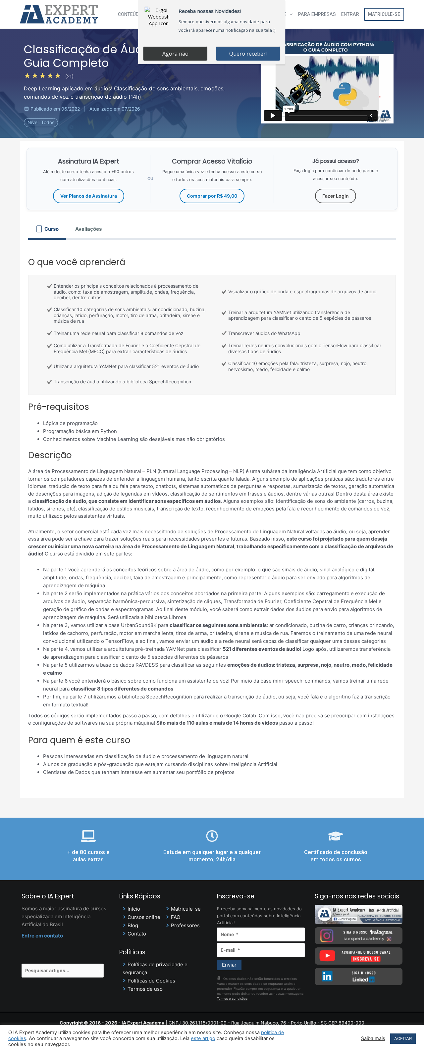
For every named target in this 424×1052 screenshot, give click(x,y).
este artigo (203, 1038)
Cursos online (144, 917)
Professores (185, 925)
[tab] (47, 228)
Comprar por (212, 196)
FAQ (175, 917)
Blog (133, 925)
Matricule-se (384, 14)
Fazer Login (335, 196)
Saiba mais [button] (373, 1038)
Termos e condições (232, 998)
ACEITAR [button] (403, 1038)
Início (134, 909)
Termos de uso (145, 989)
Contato (137, 934)
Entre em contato (42, 935)
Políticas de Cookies (151, 981)
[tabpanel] (212, 514)
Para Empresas (317, 14)
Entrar (350, 14)
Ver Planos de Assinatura (88, 196)
